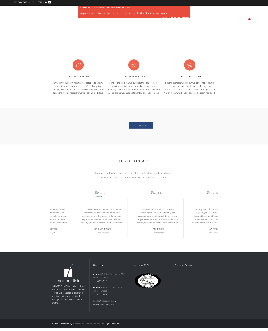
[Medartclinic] (25, 16)
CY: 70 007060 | (21, 2)
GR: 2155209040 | (40, 2)
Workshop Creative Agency (86, 323)
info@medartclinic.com (106, 301)
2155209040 (102, 294)
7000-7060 (102, 280)
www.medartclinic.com (103, 304)
